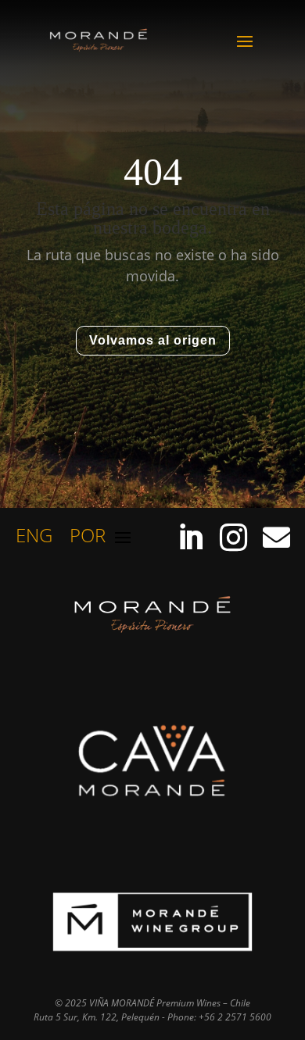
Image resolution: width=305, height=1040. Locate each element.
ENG (34, 539)
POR (88, 539)
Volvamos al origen (153, 340)
